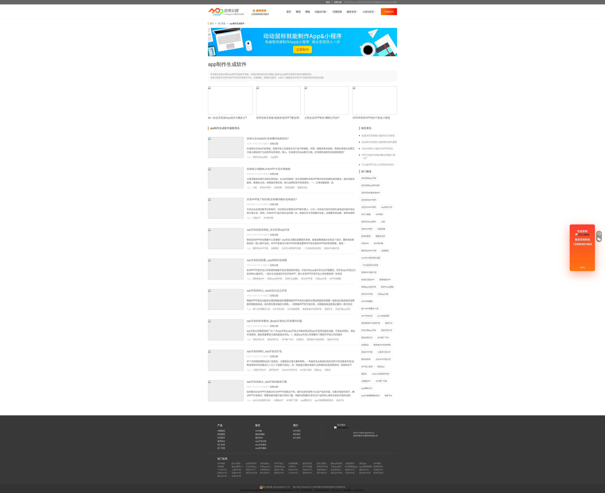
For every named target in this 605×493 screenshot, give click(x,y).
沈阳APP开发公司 (225, 472)
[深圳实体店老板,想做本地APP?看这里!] (278, 87)
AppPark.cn (369, 432)
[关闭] (582, 267)
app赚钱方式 (306, 400)
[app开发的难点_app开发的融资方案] (226, 381)
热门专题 (221, 448)
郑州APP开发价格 (295, 469)
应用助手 (221, 437)
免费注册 (338, 2)
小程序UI (292, 466)
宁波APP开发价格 (352, 472)
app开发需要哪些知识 (324, 400)
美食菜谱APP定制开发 (312, 309)
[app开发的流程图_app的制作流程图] (226, 260)
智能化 (328, 369)
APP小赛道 (366, 214)
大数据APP (278, 400)
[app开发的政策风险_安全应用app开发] (226, 229)
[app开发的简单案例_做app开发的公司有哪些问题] (226, 320)
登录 (328, 2)
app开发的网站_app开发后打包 (264, 351)
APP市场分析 (278, 309)
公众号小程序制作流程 (291, 248)
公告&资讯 (368, 11)
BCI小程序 (236, 463)
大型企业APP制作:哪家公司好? (321, 117)
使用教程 (221, 434)
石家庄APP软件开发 (381, 469)
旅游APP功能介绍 (331, 248)
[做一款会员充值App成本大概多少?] (230, 87)
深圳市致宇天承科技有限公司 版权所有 (329, 487)
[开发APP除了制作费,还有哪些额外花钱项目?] (226, 199)
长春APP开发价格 (239, 472)
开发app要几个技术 (339, 466)
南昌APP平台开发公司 (354, 469)
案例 (298, 11)
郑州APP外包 (322, 466)
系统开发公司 (258, 339)
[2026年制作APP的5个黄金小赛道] (375, 87)
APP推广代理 (292, 400)
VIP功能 (258, 430)
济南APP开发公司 (310, 469)
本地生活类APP (368, 279)
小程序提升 (349, 463)
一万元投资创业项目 (312, 248)
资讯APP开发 (306, 278)
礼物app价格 (321, 278)
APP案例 (221, 463)
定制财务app (279, 466)
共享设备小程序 (266, 463)
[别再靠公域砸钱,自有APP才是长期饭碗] (226, 168)
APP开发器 (307, 466)
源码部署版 (260, 434)
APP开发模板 (335, 278)
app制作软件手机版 (254, 463)
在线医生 (300, 339)
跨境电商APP (258, 278)
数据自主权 (302, 187)
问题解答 (221, 430)
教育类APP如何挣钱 (315, 339)
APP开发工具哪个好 (282, 463)
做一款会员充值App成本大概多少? (227, 117)
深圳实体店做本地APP (370, 192)
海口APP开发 (251, 472)
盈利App (362, 463)
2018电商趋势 (294, 309)
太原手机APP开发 (324, 469)
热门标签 (221, 23)
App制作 (274, 157)
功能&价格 (320, 11)
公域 (255, 187)
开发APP (256, 217)
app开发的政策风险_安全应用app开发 (268, 229)
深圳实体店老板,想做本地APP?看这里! (277, 117)
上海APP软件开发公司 (241, 469)
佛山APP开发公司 (225, 476)
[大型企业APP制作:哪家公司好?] (326, 87)
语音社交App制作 (260, 157)
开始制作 (389, 11)
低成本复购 (289, 187)
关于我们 (297, 430)
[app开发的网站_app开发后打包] (226, 351)
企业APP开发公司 (289, 369)
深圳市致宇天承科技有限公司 (365, 435)
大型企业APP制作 (368, 207)
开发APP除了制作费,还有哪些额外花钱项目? (272, 199)
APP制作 (379, 214)
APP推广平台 (287, 339)
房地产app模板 (291, 278)
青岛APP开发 (336, 472)
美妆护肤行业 (273, 339)
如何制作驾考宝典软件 (382, 466)
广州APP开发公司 (225, 469)
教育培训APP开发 (260, 248)
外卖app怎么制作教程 (269, 466)
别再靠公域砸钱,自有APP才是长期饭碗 (268, 169)
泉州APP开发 (365, 472)
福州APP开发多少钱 (367, 469)
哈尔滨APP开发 (266, 472)
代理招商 (337, 11)
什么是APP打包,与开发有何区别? (378, 164)
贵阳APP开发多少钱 (282, 472)
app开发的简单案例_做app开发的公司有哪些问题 (274, 321)
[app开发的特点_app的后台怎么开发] (226, 290)
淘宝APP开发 (333, 339)
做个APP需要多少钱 (261, 309)
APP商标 (377, 463)
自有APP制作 (265, 187)
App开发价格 (260, 441)
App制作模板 (260, 448)
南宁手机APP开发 (324, 472)
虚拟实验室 (307, 463)
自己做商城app (351, 466)
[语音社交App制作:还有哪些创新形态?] (226, 138)
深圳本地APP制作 (368, 199)
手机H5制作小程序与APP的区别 (377, 148)
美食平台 (340, 400)
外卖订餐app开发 (342, 309)
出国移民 (275, 248)
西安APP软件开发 (281, 469)
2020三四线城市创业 (262, 400)
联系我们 (297, 434)
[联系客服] (599, 233)
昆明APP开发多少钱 (311, 472)
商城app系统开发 (274, 278)
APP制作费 (268, 217)
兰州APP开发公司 (295, 472)
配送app (318, 369)
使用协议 (221, 441)
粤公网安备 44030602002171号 (276, 487)
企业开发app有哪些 (254, 466)
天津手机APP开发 (267, 469)
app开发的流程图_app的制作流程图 (267, 260)
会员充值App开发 (368, 178)
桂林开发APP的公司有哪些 (384, 472)
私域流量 (278, 187)
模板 (307, 11)
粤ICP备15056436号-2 (302, 487)
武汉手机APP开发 (338, 469)
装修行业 (328, 309)
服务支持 (352, 11)
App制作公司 (386, 207)
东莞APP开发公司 (239, 476)
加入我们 (297, 437)
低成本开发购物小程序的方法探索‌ (378, 135)
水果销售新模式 (295, 463)
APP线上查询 (305, 369)
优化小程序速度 (323, 463)
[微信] (599, 239)
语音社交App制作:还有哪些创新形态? (268, 138)
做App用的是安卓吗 (339, 463)
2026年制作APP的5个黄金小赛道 (371, 117)
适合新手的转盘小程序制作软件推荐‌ (379, 141)
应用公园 (274, 143)
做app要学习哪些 (239, 466)
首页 (288, 11)
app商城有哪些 (365, 466)
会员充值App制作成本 (370, 185)
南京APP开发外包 (253, 469)
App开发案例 (260, 444)
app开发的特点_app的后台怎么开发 (267, 290)
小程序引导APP (259, 369)
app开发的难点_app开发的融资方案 (267, 381)
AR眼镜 (220, 466)
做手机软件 (274, 369)
